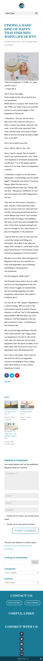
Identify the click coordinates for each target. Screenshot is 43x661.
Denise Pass (11, 42)
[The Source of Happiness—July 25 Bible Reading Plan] (11, 426)
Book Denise (14, 602)
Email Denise (32, 602)
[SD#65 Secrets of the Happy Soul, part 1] (27, 404)
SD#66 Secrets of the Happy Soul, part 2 (11, 411)
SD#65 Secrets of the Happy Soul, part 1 (27, 411)
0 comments (8, 45)
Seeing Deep (32, 42)
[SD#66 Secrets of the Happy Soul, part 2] (11, 404)
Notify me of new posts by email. (21, 524)
